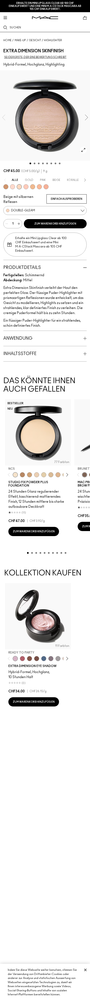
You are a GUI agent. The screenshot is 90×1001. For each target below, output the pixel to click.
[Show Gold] (12, 186)
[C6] (22, 474)
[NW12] (36, 474)
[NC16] (58, 474)
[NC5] (15, 474)
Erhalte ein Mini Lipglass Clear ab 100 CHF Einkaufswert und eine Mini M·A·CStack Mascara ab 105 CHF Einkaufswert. (45, 6)
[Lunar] (43, 658)
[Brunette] (84, 474)
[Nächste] (66, 475)
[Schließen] (85, 970)
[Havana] (29, 658)
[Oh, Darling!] (32, 186)
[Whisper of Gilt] (5, 186)
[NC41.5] (29, 474)
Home (7, 40)
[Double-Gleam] (19, 186)
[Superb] (46, 186)
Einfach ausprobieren (66, 199)
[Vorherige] (10, 475)
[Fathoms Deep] (51, 658)
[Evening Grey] (58, 658)
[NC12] (43, 474)
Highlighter (53, 40)
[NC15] (51, 474)
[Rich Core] (22, 658)
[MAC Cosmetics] (45, 17)
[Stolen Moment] (36, 658)
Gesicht (35, 40)
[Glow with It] (39, 186)
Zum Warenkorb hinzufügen (55, 223)
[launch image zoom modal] (83, 150)
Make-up (20, 40)
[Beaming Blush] (25, 186)
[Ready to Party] (15, 658)
